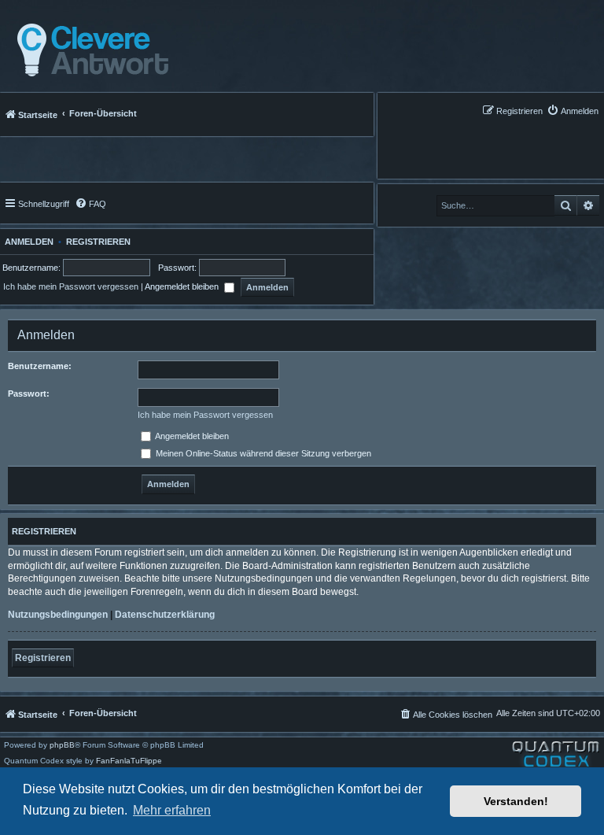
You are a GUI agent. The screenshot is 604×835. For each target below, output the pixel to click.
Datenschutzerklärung (165, 614)
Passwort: (29, 393)
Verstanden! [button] (516, 801)
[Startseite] (88, 50)
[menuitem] (572, 110)
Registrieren (98, 241)
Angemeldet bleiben (183, 286)
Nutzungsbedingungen (58, 614)
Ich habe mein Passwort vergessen (70, 286)
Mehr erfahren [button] (172, 810)
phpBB (62, 745)
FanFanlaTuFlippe (129, 761)
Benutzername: (40, 366)
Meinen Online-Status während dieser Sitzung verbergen (262, 453)
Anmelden (26, 241)
